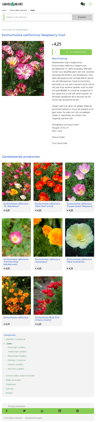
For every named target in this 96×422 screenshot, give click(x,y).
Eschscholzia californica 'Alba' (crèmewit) (79, 260)
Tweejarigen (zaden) (17, 351)
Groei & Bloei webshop (18, 10)
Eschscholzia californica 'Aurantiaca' (47, 260)
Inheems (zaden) (15, 364)
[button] (90, 4)
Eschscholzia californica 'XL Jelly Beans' (16, 205)
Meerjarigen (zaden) (17, 356)
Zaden (9, 343)
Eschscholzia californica (16, 317)
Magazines (11, 384)
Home (4, 10)
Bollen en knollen (13, 380)
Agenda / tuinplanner (16, 339)
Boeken (9, 393)
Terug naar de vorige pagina (15, 29)
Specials (10, 388)
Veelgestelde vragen (33, 418)
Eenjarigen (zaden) (16, 347)
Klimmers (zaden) (16, 369)
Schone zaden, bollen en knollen (20, 375)
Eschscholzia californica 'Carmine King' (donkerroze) (16, 262)
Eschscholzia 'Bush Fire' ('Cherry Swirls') (47, 318)
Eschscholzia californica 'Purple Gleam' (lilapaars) (79, 205)
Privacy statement (16, 406)
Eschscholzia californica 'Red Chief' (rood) (47, 205)
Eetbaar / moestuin (17, 360)
